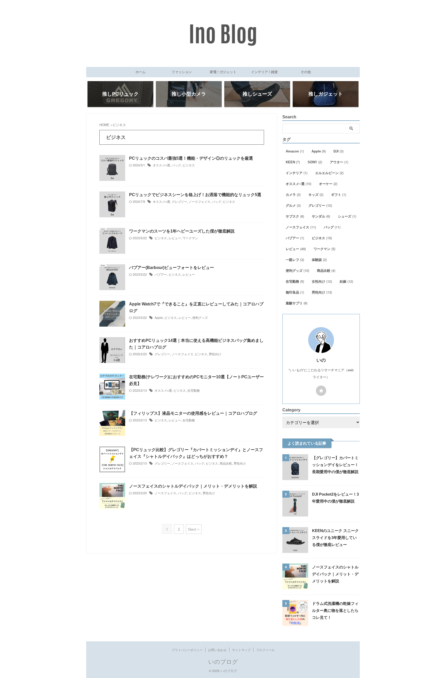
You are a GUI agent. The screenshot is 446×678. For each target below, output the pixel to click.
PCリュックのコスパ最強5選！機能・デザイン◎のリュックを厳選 (191, 158)
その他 (306, 72)
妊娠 (346, 281)
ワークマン (190, 238)
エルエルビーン (329, 172)
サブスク (295, 216)
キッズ (315, 194)
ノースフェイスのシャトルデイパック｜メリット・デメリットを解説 (193, 486)
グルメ (293, 205)
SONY (315, 161)
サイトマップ (241, 650)
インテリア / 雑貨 (264, 72)
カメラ (293, 194)
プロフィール (265, 650)
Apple (159, 317)
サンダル (321, 216)
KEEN (293, 161)
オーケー (328, 183)
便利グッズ (200, 317)
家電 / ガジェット (223, 72)
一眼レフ (295, 259)
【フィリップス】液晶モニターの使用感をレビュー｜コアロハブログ (193, 413)
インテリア (296, 172)
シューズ (347, 216)
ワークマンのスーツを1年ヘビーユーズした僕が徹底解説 (182, 231)
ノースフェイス (199, 201)
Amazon (295, 151)
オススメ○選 (161, 165)
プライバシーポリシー (187, 650)
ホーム (141, 72)
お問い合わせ (217, 650)
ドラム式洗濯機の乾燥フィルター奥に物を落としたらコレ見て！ (335, 610)
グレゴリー (179, 201)
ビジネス (188, 165)
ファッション (182, 72)
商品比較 (226, 463)
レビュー (175, 238)
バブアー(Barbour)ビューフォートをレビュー (171, 267)
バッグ (176, 165)
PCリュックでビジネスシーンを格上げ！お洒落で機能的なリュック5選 (195, 194)
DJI (338, 151)
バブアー (161, 274)
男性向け (215, 354)
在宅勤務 (193, 390)
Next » (193, 529)
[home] (321, 391)
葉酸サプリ (296, 303)
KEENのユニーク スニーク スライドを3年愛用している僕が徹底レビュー (335, 537)
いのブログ (223, 661)
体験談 (319, 259)
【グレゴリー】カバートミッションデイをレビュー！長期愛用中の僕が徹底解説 (335, 465)
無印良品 (295, 292)
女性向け (322, 281)
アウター (339, 161)
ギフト (338, 194)
